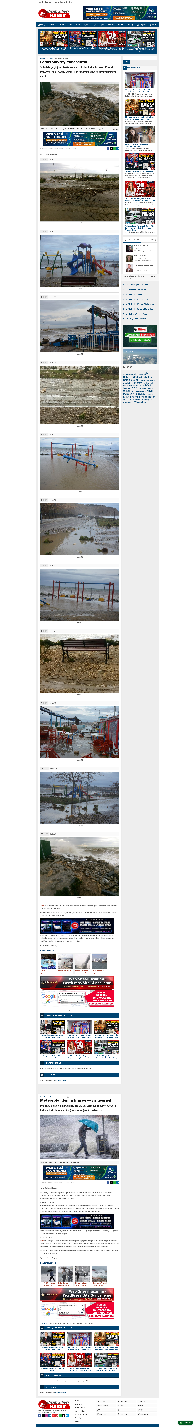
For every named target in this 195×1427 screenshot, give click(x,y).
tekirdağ (146, 400)
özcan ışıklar (140, 402)
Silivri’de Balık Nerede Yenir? (135, 314)
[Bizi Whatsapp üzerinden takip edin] (60, 1415)
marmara (153, 388)
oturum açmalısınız (61, 1080)
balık (130, 374)
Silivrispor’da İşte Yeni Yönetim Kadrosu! (139, 172)
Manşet (58, 129)
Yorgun (136, 260)
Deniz (132, 383)
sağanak (79, 1323)
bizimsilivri (142, 374)
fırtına (62, 1323)
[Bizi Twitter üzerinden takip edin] (43, 1415)
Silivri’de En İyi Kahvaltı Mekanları (138, 309)
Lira (149, 388)
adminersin (104, 129)
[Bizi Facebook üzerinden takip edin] (39, 1415)
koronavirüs (144, 388)
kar (140, 388)
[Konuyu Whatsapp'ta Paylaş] (114, 148)
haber (125, 388)
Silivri (42, 906)
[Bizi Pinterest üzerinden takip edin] (56, 1415)
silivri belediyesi (141, 394)
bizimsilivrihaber (146, 377)
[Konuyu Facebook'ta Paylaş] (108, 148)
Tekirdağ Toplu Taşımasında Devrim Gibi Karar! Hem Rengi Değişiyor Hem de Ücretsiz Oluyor (54, 49)
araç (124, 374)
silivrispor (136, 400)
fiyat (149, 385)
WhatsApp (187, 1423)
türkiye (151, 400)
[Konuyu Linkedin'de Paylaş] (117, 148)
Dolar (143, 383)
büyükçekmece (147, 380)
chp (153, 380)
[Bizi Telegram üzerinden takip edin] (67, 1415)
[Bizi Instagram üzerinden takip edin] (46, 1415)
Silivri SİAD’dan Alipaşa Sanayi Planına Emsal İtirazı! (52, 1036)
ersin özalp (142, 385)
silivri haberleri (146, 397)
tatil (142, 400)
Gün (152, 385)
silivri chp (150, 394)
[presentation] (41, 40)
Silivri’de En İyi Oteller (133, 294)
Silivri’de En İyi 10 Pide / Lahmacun (138, 304)
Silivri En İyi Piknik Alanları (135, 319)
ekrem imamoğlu (133, 385)
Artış (127, 374)
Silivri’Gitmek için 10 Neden (135, 284)
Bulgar (141, 380)
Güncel (53, 129)
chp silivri (126, 383)
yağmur (91, 1323)
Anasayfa (43, 58)
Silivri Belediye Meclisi (138, 391)
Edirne (125, 385)
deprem (138, 382)
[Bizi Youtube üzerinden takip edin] (53, 1415)
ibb (129, 388)
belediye (134, 374)
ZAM (133, 402)
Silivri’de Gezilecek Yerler (134, 289)
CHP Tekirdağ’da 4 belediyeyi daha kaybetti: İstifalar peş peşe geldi (141, 48)
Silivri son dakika (128, 400)
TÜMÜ (152, 239)
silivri (126, 390)
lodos (62, 1011)
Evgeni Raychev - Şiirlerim (142, 255)
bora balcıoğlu (131, 379)
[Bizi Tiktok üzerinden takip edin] (63, 1415)
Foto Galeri (50, 58)
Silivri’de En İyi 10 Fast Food (135, 299)
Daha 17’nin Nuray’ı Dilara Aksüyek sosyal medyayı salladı (137, 145)
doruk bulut (150, 383)
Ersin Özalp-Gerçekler (141, 246)
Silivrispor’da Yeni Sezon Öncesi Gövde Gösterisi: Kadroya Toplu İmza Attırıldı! (139, 91)
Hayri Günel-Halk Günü (141, 265)
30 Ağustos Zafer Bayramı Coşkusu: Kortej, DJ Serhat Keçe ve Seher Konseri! (140, 200)
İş (145, 402)
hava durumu (70, 1323)
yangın (129, 402)
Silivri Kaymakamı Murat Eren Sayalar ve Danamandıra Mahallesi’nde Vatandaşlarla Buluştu (112, 49)
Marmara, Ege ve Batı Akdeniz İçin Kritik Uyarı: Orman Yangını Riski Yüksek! (139, 118)
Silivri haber (130, 397)
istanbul (134, 387)
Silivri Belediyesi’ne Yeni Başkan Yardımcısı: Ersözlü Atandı (83, 48)
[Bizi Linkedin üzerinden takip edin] (49, 1415)
